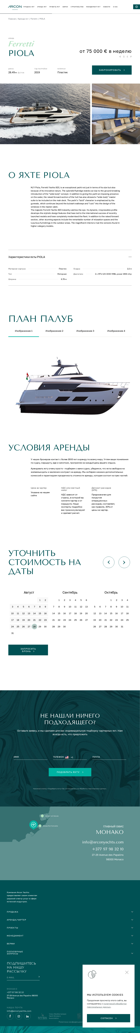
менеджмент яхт (93, 7)
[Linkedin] (27, 1016)
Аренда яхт (23, 19)
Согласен (107, 1018)
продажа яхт (28, 7)
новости (106, 7)
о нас (115, 7)
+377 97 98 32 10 (108, 849)
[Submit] (39, 977)
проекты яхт (54, 7)
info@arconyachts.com (103, 842)
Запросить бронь (28, 650)
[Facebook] (10, 1016)
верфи (65, 7)
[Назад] (108, 562)
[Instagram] (18, 1016)
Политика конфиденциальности (74, 1022)
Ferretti (34, 19)
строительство (77, 7)
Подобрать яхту (68, 772)
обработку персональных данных (92, 789)
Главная (12, 19)
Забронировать (110, 70)
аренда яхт (42, 7)
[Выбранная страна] (67, 757)
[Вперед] (124, 562)
